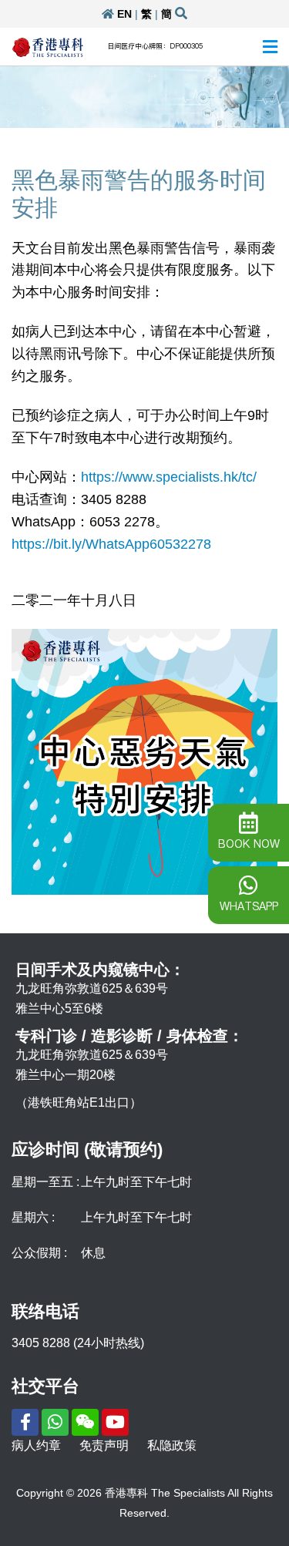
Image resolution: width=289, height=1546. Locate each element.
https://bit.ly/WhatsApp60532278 (111, 544)
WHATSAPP (249, 906)
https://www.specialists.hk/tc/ (169, 477)
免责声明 (104, 1445)
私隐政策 (172, 1445)
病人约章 (36, 1445)
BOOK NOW (249, 844)
